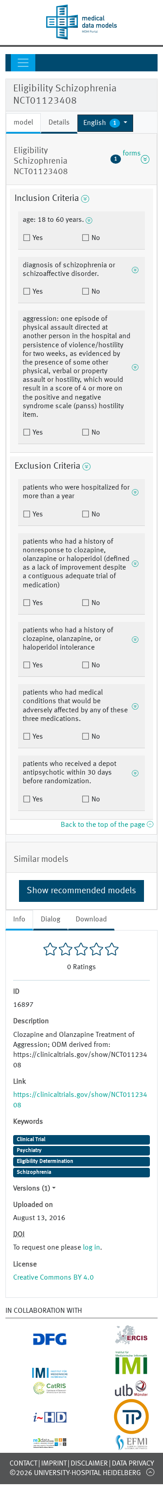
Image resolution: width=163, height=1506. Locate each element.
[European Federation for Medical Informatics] (122, 1445)
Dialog (50, 919)
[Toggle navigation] (23, 62)
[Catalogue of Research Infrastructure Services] (40, 1390)
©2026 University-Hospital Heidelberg (75, 1473)
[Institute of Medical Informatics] (122, 1372)
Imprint (54, 1463)
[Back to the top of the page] (150, 1471)
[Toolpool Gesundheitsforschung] (122, 1428)
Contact (23, 1463)
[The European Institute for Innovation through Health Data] (40, 1419)
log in (91, 1247)
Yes (37, 238)
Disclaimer (89, 1463)
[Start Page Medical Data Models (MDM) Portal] (81, 22)
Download (91, 919)
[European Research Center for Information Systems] (122, 1342)
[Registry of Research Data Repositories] (40, 1442)
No (95, 238)
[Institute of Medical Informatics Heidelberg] (40, 1372)
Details (59, 122)
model (23, 122)
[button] (105, 123)
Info (19, 919)
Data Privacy (133, 1463)
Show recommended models (81, 891)
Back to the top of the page (104, 825)
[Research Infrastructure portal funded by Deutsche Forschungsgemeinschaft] (40, 1342)
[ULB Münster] (122, 1393)
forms (127, 159)
